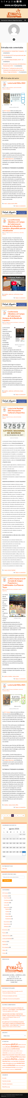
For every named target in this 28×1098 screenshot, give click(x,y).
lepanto (4, 295)
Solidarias (8, 88)
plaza (17, 676)
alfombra (8, 1047)
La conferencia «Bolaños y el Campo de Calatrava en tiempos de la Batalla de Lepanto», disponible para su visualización (14, 225)
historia (7, 1059)
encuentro (12, 1055)
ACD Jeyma (7, 110)
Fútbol (7, 914)
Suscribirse (7, 880)
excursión (18, 1055)
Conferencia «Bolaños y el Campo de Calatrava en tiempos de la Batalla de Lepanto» (13, 316)
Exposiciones (7, 924)
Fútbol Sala (8, 916)
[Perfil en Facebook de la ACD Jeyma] (4, 1)
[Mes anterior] (4, 829)
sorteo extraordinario (20, 1065)
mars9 (5, 87)
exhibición (23, 1054)
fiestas (8, 1057)
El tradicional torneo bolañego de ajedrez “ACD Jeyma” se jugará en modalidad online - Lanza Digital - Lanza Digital (13, 1023)
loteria (12, 203)
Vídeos (4, 950)
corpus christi (16, 1050)
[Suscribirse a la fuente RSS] (2, 1)
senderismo (21, 1063)
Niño (16, 203)
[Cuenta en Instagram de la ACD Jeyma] (12, 1)
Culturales (21, 232)
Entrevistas (5, 929)
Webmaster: (3, 1096)
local (18, 1059)
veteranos (12, 1069)
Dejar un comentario (20, 206)
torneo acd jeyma (19, 1067)
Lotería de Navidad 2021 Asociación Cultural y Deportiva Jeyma (13, 411)
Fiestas (4, 932)
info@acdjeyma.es (9, 158)
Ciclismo (7, 911)
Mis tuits (4, 868)
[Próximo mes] (24, 829)
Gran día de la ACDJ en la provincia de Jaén (14, 55)
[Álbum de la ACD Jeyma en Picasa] (18, 1)
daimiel (20, 1052)
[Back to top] (24, 1094)
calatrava (11, 294)
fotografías (14, 1057)
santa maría (13, 1063)
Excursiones (7, 921)
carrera (8, 1049)
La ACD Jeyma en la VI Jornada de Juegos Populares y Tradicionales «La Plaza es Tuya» (14, 583)
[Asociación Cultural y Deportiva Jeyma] (14, 13)
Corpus (11, 1050)
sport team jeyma (6, 1067)
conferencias (5, 1050)
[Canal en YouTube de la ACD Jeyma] (9, 1)
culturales (4, 1052)
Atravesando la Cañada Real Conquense (13, 51)
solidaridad (11, 1065)
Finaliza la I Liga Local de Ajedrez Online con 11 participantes (14, 1017)
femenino (4, 1056)
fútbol (20, 1057)
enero (5, 203)
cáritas (17, 1052)
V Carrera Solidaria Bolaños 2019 (12, 59)
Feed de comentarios (7, 1084)
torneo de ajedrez (6, 1069)
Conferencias (16, 232)
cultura (21, 1050)
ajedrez (6, 676)
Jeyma (9, 203)
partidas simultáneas (19, 1061)
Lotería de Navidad (17, 87)
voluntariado (18, 1069)
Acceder (4, 1078)
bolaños (6, 294)
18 (23, 815)
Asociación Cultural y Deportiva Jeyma (11, 20)
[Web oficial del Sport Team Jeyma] (20, 1)
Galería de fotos (6, 935)
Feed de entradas (6, 1081)
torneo (13, 1067)
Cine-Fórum (7, 898)
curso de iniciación (11, 1052)
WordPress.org (6, 1086)
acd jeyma (6, 1044)
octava (12, 1061)
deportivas (5, 1055)
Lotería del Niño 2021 (16, 685)
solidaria (4, 1065)
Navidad (13, 570)
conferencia (17, 294)
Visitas (4, 953)
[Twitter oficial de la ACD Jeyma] (6, 1)
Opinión (4, 944)
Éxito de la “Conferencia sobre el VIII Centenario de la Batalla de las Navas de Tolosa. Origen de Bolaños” (13, 70)
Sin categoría (5, 947)
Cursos (5, 905)
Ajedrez (20, 589)
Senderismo (8, 918)
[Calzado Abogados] (14, 212)
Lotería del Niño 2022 (16, 83)
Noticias (4, 88)
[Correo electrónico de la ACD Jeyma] (15, 1)
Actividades (10, 87)
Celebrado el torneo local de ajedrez (11, 998)
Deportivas (4, 590)
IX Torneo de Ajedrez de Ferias (9, 995)
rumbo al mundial (6, 1063)
